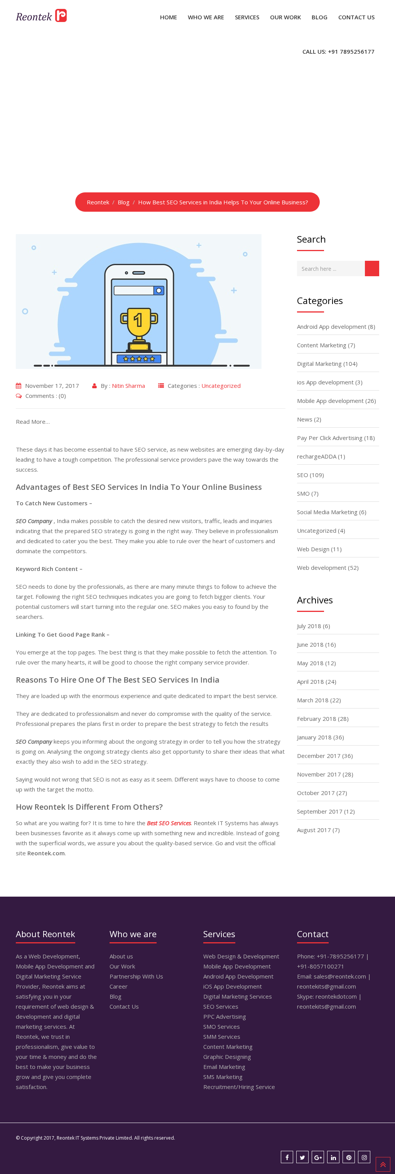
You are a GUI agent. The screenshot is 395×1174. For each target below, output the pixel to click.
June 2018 (310, 644)
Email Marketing (224, 1066)
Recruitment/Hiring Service (239, 1087)
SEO (302, 475)
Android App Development (238, 976)
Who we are (206, 17)
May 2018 (310, 663)
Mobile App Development (237, 966)
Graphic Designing (227, 1056)
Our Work (285, 17)
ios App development (325, 382)
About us (121, 956)
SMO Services (221, 1026)
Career (119, 986)
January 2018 (314, 737)
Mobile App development (330, 400)
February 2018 (316, 718)
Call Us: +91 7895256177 (338, 51)
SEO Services (220, 1006)
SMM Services (221, 1036)
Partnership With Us (136, 976)
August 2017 (314, 830)
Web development (321, 567)
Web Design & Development (241, 956)
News (304, 419)
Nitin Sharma (128, 385)
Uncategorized (221, 385)
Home (168, 17)
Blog (319, 17)
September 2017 (320, 811)
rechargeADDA (316, 456)
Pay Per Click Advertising (330, 438)
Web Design (313, 549)
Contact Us (356, 17)
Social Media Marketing (327, 512)
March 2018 (313, 700)
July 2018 (309, 626)
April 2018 (310, 681)
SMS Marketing (223, 1077)
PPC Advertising (224, 1016)
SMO (303, 493)
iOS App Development (232, 986)
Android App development (331, 326)
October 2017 (316, 793)
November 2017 (319, 774)
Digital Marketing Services (237, 996)
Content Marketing (321, 345)
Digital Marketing (319, 363)
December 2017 (319, 755)
